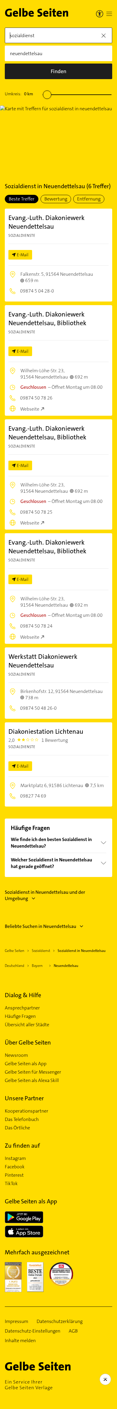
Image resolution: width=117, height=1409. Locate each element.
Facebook (15, 1167)
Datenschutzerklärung (59, 1321)
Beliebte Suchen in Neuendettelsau (40, 926)
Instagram (15, 1158)
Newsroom (16, 1055)
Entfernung (88, 199)
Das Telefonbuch (22, 1119)
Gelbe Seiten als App (25, 1064)
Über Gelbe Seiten (28, 1042)
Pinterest (14, 1175)
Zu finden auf (22, 1145)
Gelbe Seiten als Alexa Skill (32, 1081)
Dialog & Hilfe (23, 995)
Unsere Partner (24, 1098)
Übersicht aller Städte (27, 1025)
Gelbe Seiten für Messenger (33, 1072)
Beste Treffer (21, 199)
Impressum (16, 1321)
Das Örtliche (17, 1128)
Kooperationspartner (26, 1111)
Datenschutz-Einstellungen (32, 1331)
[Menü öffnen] (109, 14)
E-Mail (22, 254)
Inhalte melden (20, 1341)
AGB (73, 1331)
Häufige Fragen (20, 1016)
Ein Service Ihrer (29, 1384)
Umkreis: (19, 94)
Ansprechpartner (22, 1008)
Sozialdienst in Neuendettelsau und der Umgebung (45, 895)
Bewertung (55, 199)
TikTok (11, 1184)
